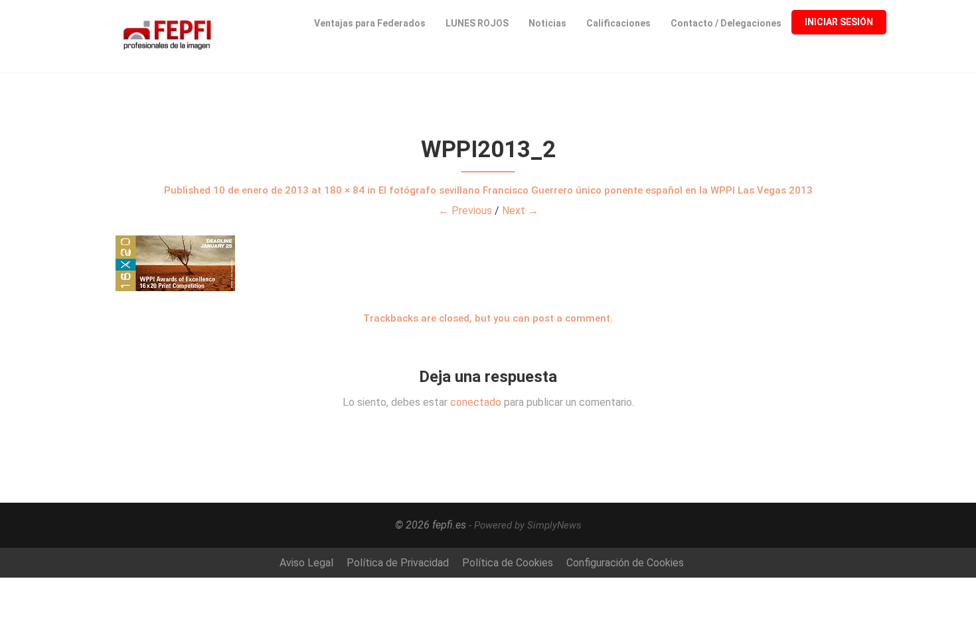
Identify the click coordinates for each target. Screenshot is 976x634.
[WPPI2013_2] (488, 263)
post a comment (571, 318)
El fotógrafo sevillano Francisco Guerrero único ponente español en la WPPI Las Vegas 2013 (595, 190)
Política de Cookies (507, 562)
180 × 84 (344, 190)
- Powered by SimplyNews (525, 525)
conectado (475, 402)
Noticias (547, 23)
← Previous (465, 210)
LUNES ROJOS (477, 23)
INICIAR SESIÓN (839, 22)
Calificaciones (618, 23)
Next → (520, 210)
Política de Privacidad (398, 562)
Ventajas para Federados (370, 23)
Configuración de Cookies (625, 562)
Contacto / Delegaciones (726, 23)
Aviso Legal (306, 562)
